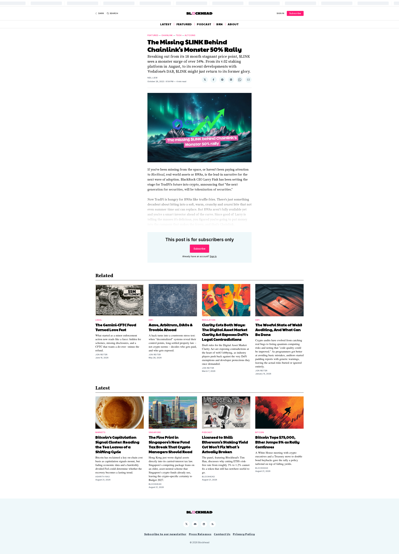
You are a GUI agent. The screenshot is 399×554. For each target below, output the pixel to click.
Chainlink (167, 35)
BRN (219, 24)
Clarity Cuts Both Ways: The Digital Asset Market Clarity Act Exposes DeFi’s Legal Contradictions (225, 332)
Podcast (204, 24)
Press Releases (200, 534)
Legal (98, 320)
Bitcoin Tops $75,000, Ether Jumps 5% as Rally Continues (277, 441)
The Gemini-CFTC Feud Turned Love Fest (115, 327)
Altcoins (190, 35)
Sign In (280, 13)
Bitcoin (259, 432)
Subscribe (295, 13)
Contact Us (222, 534)
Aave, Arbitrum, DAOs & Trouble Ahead (171, 327)
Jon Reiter (101, 354)
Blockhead (155, 484)
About (233, 24)
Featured (184, 24)
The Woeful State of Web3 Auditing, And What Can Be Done (278, 329)
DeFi (151, 320)
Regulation (208, 320)
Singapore (155, 432)
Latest (165, 24)
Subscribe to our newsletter (165, 534)
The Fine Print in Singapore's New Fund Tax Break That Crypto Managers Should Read (170, 444)
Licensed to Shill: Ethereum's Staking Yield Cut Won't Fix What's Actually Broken (225, 444)
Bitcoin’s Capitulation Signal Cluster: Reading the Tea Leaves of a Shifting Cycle (117, 444)
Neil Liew (152, 78)
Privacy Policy (244, 534)
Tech (179, 35)
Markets (100, 432)
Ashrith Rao (102, 476)
